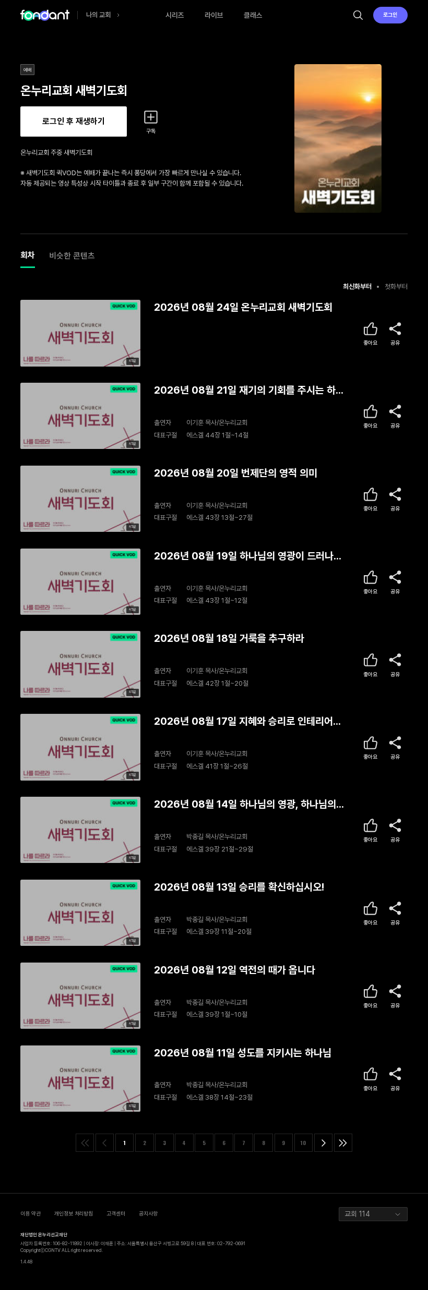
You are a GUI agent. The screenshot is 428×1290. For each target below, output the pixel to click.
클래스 (253, 15)
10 (303, 1142)
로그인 (390, 14)
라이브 (214, 15)
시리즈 (174, 15)
